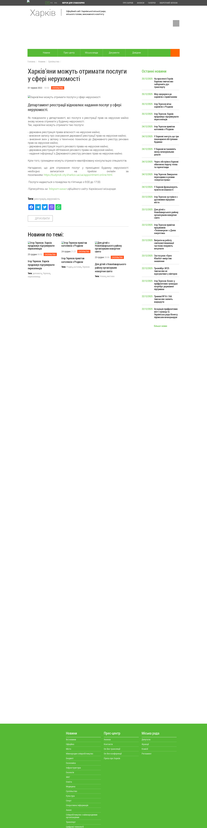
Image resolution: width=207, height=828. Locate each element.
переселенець (34, 276)
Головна (31, 61)
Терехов (46, 273)
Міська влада (91, 52)
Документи (114, 52)
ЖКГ (68, 777)
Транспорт (71, 821)
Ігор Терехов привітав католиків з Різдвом (72, 260)
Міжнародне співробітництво (79, 753)
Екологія (70, 772)
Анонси (140, 2)
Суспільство (53, 61)
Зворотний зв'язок (168, 2)
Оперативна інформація (77, 805)
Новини (46, 52)
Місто (68, 748)
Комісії (145, 748)
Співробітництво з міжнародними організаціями (81, 816)
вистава (110, 276)
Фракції (145, 744)
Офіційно (70, 744)
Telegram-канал (57, 188)
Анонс (69, 809)
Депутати (146, 739)
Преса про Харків (112, 758)
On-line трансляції (112, 748)
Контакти (108, 744)
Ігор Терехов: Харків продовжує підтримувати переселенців (41, 264)
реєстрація (40, 198)
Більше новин (160, 325)
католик (77, 267)
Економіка (71, 762)
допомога (37, 273)
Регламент (147, 753)
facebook (176, 23)
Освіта (69, 781)
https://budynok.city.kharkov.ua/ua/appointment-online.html (78, 174)
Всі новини (71, 739)
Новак (103, 276)
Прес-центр (69, 52)
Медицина (70, 786)
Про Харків (128, 2)
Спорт (68, 800)
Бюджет (70, 758)
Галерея (152, 2)
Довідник (136, 52)
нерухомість (53, 198)
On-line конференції (113, 753)
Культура (70, 795)
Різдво (69, 267)
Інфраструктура (73, 767)
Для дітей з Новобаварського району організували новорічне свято (110, 267)
